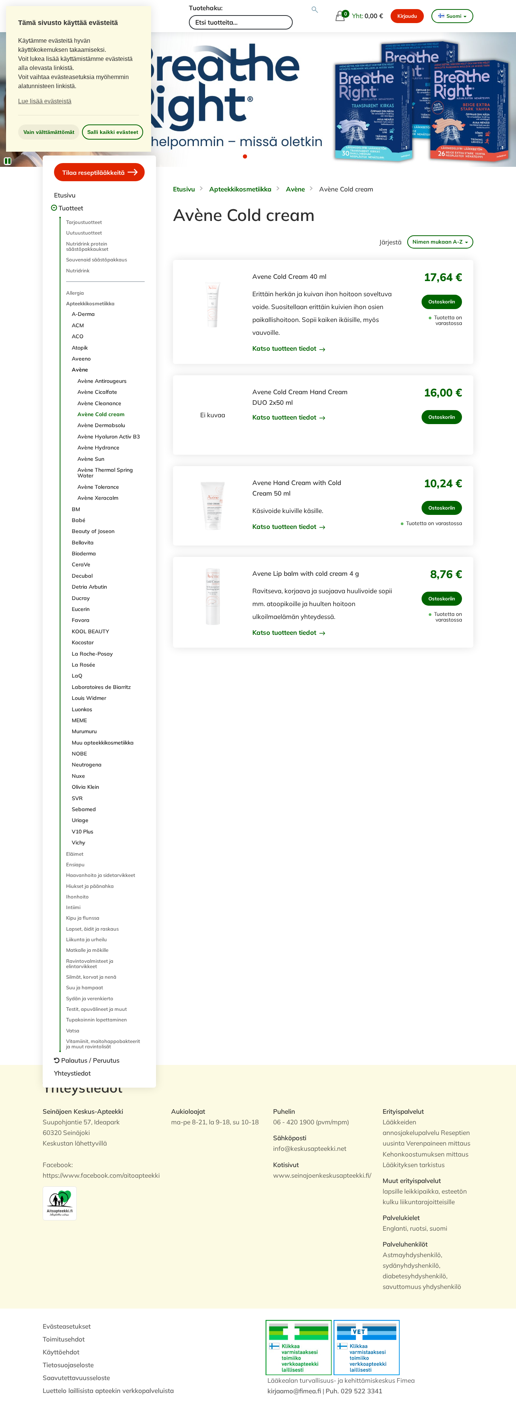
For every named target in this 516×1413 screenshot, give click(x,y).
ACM (78, 325)
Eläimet (74, 854)
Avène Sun (90, 458)
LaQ (77, 675)
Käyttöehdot (61, 1352)
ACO (77, 336)
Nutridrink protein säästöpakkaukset (87, 246)
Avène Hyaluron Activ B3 (108, 436)
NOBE (79, 753)
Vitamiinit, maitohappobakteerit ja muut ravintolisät (103, 1043)
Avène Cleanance (99, 403)
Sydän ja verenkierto (89, 998)
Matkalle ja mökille (87, 950)
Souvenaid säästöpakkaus (96, 259)
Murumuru (84, 731)
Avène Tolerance (98, 486)
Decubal (82, 575)
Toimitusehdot (64, 1339)
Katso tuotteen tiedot (285, 348)
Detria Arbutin (89, 586)
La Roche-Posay (92, 653)
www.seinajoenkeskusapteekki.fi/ (322, 1175)
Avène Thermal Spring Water (105, 472)
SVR (77, 798)
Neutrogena (87, 764)
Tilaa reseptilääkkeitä (94, 172)
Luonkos (82, 709)
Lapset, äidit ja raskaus (92, 929)
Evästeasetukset (67, 1326)
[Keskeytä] (7, 161)
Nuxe (78, 776)
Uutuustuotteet (84, 233)
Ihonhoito (77, 897)
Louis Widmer (89, 698)
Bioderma (84, 553)
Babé (78, 520)
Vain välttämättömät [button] (48, 132)
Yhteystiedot (72, 1073)
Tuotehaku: (205, 8)
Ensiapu (75, 864)
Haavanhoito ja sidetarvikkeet (100, 875)
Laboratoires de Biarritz (101, 687)
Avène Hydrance (98, 447)
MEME (79, 720)
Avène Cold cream (101, 414)
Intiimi (73, 907)
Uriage (80, 820)
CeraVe (81, 564)
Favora (81, 620)
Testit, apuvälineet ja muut (96, 1009)
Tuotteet (71, 208)
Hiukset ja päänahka (90, 886)
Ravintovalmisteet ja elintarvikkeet (89, 963)
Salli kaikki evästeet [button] (112, 132)
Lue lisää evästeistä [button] (44, 101)
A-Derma (83, 314)
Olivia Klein (85, 786)
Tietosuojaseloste (68, 1365)
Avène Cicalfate (97, 392)
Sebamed (84, 809)
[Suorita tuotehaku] (314, 10)
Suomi (453, 16)
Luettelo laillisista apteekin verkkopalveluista (108, 1390)
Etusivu (65, 195)
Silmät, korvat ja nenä (91, 977)
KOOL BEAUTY (90, 631)
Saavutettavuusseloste (76, 1378)
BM (76, 509)
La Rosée (83, 664)
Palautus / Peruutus (90, 1060)
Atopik (80, 347)
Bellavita (83, 542)
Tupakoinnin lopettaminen (96, 1020)
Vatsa (72, 1030)
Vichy (78, 842)
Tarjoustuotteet (84, 222)
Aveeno (81, 358)
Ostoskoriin (441, 301)
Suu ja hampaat (84, 987)
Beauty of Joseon (93, 531)
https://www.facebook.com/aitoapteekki (101, 1175)
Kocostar (83, 642)
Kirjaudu (407, 16)
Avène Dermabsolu (101, 425)
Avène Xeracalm (97, 497)
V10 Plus (82, 831)
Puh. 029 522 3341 (354, 1391)
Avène (80, 369)
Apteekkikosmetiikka (90, 303)
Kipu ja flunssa (82, 918)
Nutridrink (78, 270)
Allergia (75, 293)
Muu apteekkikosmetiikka (103, 742)
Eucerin (81, 609)
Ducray (81, 598)
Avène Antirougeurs (102, 381)
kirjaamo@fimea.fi (294, 1391)
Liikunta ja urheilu (86, 939)
